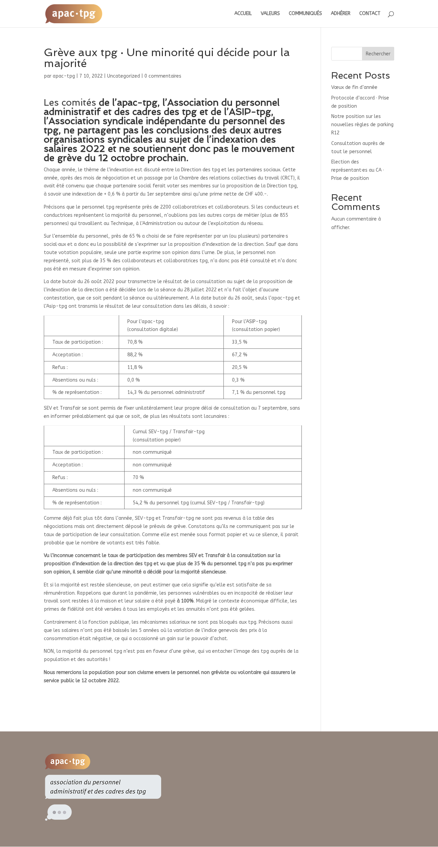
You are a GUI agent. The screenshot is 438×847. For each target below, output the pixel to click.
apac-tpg (64, 76)
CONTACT (370, 13)
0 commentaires (162, 76)
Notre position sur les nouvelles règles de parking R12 (362, 125)
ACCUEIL (243, 13)
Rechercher (378, 54)
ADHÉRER (340, 13)
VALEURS (270, 13)
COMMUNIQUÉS (305, 13)
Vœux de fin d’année (354, 87)
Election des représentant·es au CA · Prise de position (357, 170)
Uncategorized (123, 76)
